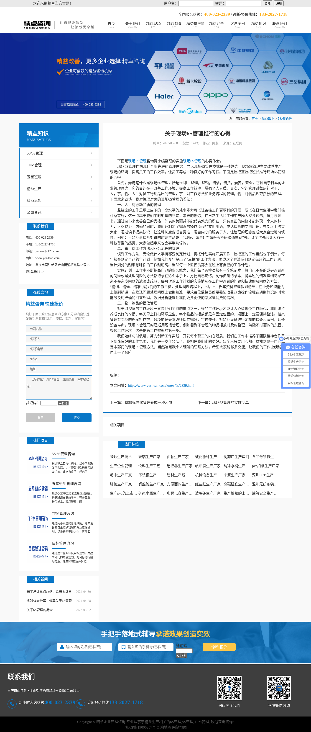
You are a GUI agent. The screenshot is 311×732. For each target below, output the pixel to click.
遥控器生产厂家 (179, 466)
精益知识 (258, 25)
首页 (111, 25)
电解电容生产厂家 (181, 493)
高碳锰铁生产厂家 (238, 484)
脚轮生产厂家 (121, 484)
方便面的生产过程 (181, 484)
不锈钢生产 (147, 475)
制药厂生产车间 (236, 457)
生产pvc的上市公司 (125, 493)
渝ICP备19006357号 (140, 727)
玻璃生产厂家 (149, 457)
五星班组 (60, 177)
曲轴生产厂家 (178, 457)
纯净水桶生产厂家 (238, 466)
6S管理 (175, 722)
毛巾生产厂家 (121, 475)
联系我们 (279, 25)
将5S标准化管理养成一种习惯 (148, 403)
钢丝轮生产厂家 (151, 484)
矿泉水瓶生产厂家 (153, 493)
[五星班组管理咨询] (38, 492)
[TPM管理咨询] (38, 521)
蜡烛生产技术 (121, 457)
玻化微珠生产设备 (209, 457)
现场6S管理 (137, 161)
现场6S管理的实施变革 (230, 403)
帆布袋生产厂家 (208, 466)
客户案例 (237, 25)
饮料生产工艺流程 (153, 466)
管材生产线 (176, 475)
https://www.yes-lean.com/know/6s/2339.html (161, 385)
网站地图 (164, 727)
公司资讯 (60, 212)
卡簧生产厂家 (234, 475)
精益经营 (216, 25)
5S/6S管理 (285, 118)
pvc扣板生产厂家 (265, 466)
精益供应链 (195, 25)
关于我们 (132, 25)
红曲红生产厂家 (208, 484)
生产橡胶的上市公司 (240, 493)
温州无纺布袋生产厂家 (270, 484)
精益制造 (174, 25)
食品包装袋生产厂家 (268, 457)
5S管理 (187, 722)
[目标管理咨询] (38, 551)
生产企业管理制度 (124, 466)
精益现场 (153, 25)
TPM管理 (60, 165)
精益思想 (60, 201)
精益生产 (60, 189)
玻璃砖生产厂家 (208, 493)
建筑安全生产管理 (266, 493)
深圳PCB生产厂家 (266, 475)
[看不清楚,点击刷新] (63, 403)
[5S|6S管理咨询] (38, 462)
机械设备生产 (206, 475)
